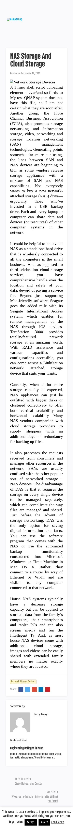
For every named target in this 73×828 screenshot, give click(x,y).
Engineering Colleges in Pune (26, 748)
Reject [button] (44, 822)
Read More (57, 822)
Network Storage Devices (23, 681)
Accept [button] (30, 822)
